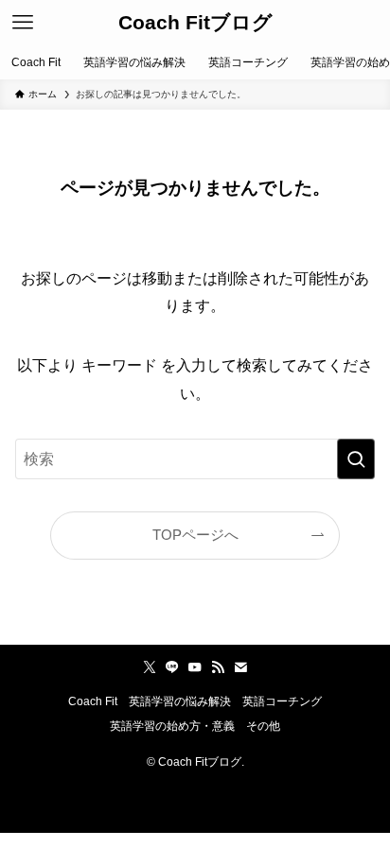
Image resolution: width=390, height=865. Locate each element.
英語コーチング (282, 701)
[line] (172, 667)
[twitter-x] (149, 667)
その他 (263, 726)
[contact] (240, 667)
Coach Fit (92, 701)
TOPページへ (195, 535)
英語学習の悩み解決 (180, 701)
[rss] (217, 667)
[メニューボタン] (22, 22)
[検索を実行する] (356, 459)
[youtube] (195, 667)
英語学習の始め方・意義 (172, 726)
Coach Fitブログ (195, 23)
